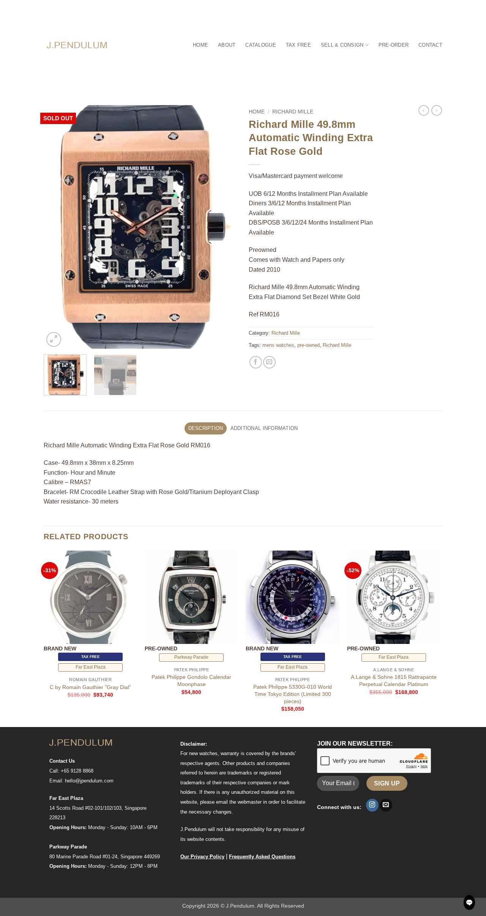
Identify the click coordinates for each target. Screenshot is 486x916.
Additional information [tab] (264, 428)
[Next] (224, 227)
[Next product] (423, 110)
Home (200, 45)
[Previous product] (436, 110)
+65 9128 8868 (77, 771)
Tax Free (298, 45)
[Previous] (57, 227)
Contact (430, 45)
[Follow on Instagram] (372, 805)
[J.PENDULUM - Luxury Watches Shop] (77, 45)
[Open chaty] (469, 902)
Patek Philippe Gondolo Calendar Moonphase (191, 680)
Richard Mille (292, 112)
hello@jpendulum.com (89, 781)
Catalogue (260, 45)
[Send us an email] (386, 805)
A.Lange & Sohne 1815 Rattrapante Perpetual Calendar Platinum (394, 680)
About (226, 45)
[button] (53, 339)
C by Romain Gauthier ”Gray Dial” (90, 687)
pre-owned (308, 345)
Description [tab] (205, 428)
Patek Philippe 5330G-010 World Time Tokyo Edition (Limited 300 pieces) (292, 694)
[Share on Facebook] (255, 362)
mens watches (278, 345)
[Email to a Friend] (269, 362)
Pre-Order (394, 45)
